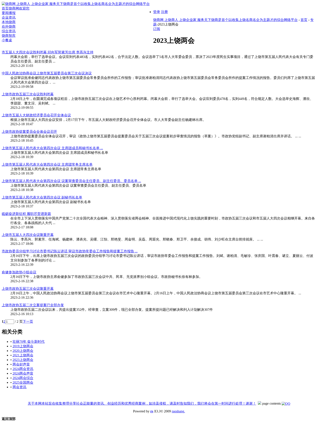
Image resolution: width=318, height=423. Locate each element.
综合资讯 (9, 31)
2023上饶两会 (23, 360)
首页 (15, 8)
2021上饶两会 (23, 355)
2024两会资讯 (23, 369)
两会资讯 (19, 387)
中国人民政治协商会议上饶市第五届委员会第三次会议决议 (47, 73)
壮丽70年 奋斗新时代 (29, 341)
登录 (156, 12)
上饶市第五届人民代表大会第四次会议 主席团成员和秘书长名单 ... (52, 148)
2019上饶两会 (23, 346)
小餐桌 (7, 40)
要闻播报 (9, 13)
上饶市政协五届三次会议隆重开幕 (28, 288)
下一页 (28, 321)
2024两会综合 (23, 378)
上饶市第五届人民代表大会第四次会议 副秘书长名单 (42, 197)
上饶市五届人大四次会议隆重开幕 (28, 235)
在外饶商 (9, 26)
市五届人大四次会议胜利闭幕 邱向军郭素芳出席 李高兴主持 (47, 52)
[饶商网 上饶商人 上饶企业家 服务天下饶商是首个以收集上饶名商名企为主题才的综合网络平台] (76, 4)
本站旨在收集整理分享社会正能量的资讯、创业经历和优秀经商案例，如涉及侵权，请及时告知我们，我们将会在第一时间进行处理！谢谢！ (149, 403)
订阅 (156, 29)
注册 (164, 12)
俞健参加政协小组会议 (19, 272)
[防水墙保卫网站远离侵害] (259, 403)
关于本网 (35, 403)
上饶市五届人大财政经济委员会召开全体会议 (36, 115)
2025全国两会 (23, 382)
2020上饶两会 (23, 350)
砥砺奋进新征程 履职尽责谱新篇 (26, 214)
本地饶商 (9, 22)
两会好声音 (21, 364)
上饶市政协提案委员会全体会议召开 (29, 131)
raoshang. (178, 411)
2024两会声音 (23, 373)
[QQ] (286, 403)
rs (151, 411)
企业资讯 (9, 17)
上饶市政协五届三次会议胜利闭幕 (28, 94)
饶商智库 (9, 35)
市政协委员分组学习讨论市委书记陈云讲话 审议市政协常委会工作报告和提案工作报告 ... (70, 251)
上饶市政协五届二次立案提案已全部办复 (33, 305)
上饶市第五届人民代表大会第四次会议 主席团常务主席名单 (47, 164)
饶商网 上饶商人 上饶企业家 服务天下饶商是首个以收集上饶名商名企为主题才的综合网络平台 (225, 20)
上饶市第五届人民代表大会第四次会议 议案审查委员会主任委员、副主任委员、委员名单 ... (71, 181)
